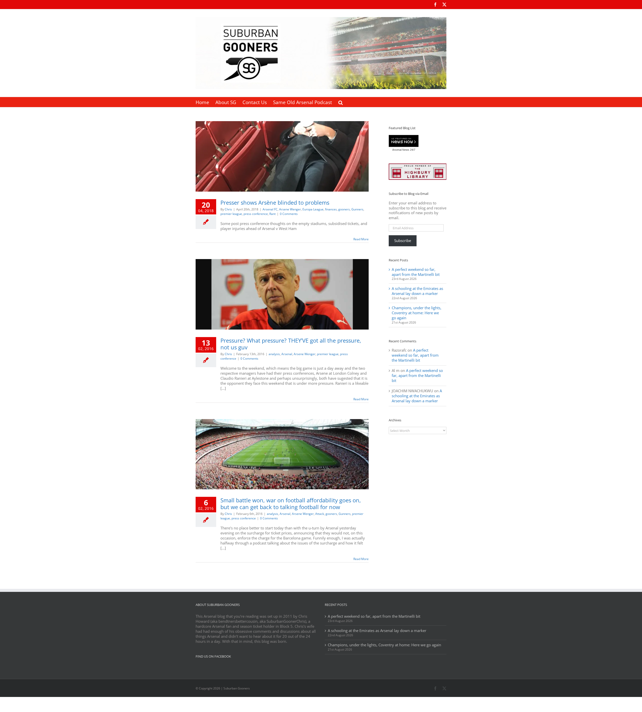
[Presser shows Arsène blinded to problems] (282, 156)
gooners (344, 209)
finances (331, 209)
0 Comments (289, 214)
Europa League (313, 209)
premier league (231, 214)
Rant (272, 214)
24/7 (412, 149)
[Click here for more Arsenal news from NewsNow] (404, 141)
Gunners (357, 209)
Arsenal (286, 354)
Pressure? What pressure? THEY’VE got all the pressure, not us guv (290, 344)
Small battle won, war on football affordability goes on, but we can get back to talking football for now (290, 503)
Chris (228, 209)
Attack (319, 514)
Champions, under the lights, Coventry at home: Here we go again (416, 312)
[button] (340, 102)
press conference (256, 214)
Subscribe (402, 240)
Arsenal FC (270, 209)
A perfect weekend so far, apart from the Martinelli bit (416, 272)
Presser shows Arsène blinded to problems (274, 202)
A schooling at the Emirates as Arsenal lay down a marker (417, 291)
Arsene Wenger (290, 209)
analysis (274, 354)
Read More (361, 239)
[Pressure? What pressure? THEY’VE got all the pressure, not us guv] (282, 294)
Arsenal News (400, 149)
